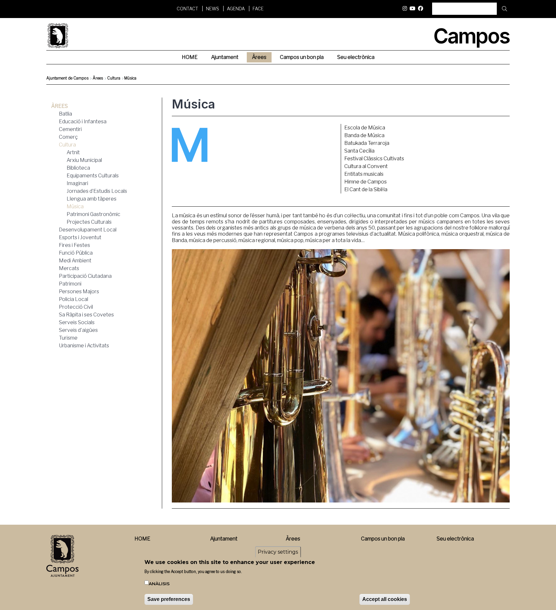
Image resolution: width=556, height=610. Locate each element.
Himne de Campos (365, 182)
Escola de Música (364, 128)
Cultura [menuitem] (67, 145)
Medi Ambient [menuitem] (75, 261)
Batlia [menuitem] (65, 114)
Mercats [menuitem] (69, 268)
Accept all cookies (384, 599)
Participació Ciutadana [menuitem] (85, 276)
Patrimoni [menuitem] (70, 284)
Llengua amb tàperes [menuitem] (91, 199)
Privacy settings (278, 552)
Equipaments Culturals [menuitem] (93, 176)
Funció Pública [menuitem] (76, 253)
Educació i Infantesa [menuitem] (83, 121)
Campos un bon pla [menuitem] (302, 57)
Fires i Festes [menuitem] (74, 245)
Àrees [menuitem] (259, 57)
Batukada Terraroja (366, 143)
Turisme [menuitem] (68, 338)
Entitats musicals (364, 174)
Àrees (98, 78)
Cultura (113, 78)
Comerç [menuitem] (68, 137)
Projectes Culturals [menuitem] (89, 222)
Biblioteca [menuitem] (78, 168)
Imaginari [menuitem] (77, 183)
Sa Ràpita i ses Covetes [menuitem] (86, 315)
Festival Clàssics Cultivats (374, 158)
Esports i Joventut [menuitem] (80, 237)
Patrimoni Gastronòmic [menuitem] (93, 214)
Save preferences (168, 599)
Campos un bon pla (383, 539)
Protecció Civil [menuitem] (76, 307)
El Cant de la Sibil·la (365, 189)
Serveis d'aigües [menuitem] (78, 330)
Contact (187, 8)
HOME (142, 539)
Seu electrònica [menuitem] (356, 57)
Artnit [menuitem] (73, 152)
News (212, 8)
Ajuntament (223, 539)
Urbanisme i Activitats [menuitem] (84, 346)
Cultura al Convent (366, 166)
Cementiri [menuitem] (70, 129)
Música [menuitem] (75, 206)
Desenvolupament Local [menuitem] (87, 230)
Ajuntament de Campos (67, 78)
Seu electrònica (455, 539)
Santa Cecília (359, 151)
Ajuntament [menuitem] (224, 57)
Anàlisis (159, 584)
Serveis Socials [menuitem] (77, 322)
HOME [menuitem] (190, 57)
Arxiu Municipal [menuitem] (84, 160)
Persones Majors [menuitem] (79, 291)
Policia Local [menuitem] (73, 299)
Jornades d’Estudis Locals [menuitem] (97, 191)
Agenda (236, 8)
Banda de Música (364, 135)
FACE (258, 8)
